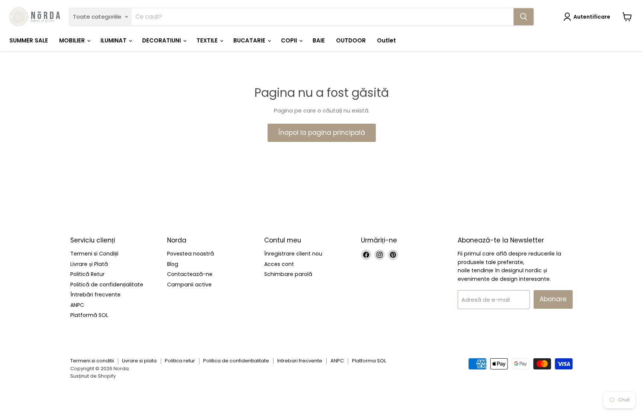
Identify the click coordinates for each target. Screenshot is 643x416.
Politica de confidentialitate (236, 360)
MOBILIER (72, 40)
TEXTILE (207, 40)
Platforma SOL (369, 360)
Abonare (553, 299)
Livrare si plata (139, 360)
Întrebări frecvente (95, 294)
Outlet (386, 40)
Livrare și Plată (89, 264)
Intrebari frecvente (299, 360)
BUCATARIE (250, 40)
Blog (172, 264)
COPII (289, 40)
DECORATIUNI (162, 40)
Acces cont (279, 264)
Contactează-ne (189, 274)
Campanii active (189, 284)
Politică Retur (87, 274)
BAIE (319, 40)
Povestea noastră (190, 253)
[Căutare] (524, 16)
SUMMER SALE (28, 40)
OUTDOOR (351, 40)
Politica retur (180, 360)
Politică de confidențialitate (106, 284)
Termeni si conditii (92, 360)
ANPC (77, 305)
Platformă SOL (89, 315)
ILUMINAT (114, 40)
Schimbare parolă (288, 274)
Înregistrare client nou (293, 253)
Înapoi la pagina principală (321, 132)
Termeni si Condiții (94, 253)
